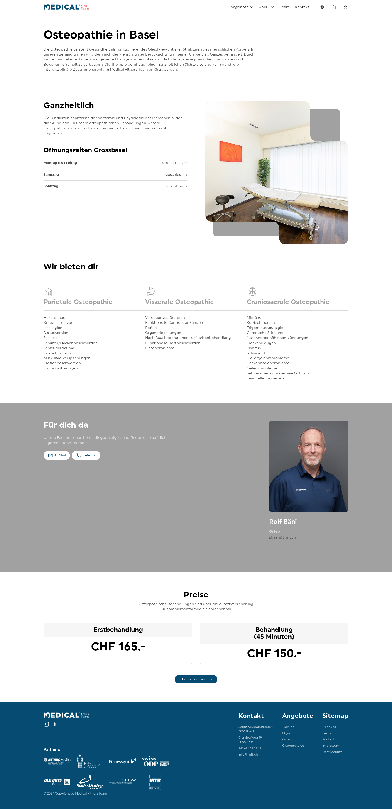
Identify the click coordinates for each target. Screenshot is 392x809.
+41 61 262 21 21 (249, 748)
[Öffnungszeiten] (345, 8)
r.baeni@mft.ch (282, 537)
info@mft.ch (248, 754)
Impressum (330, 745)
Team (285, 7)
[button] (241, 7)
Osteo (287, 739)
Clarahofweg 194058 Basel (250, 740)
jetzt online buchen (196, 679)
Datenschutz (332, 752)
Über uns (266, 7)
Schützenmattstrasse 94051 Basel (255, 729)
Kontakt (302, 7)
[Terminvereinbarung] (334, 8)
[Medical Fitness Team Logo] (66, 7)
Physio (287, 733)
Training (288, 727)
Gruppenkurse (293, 745)
